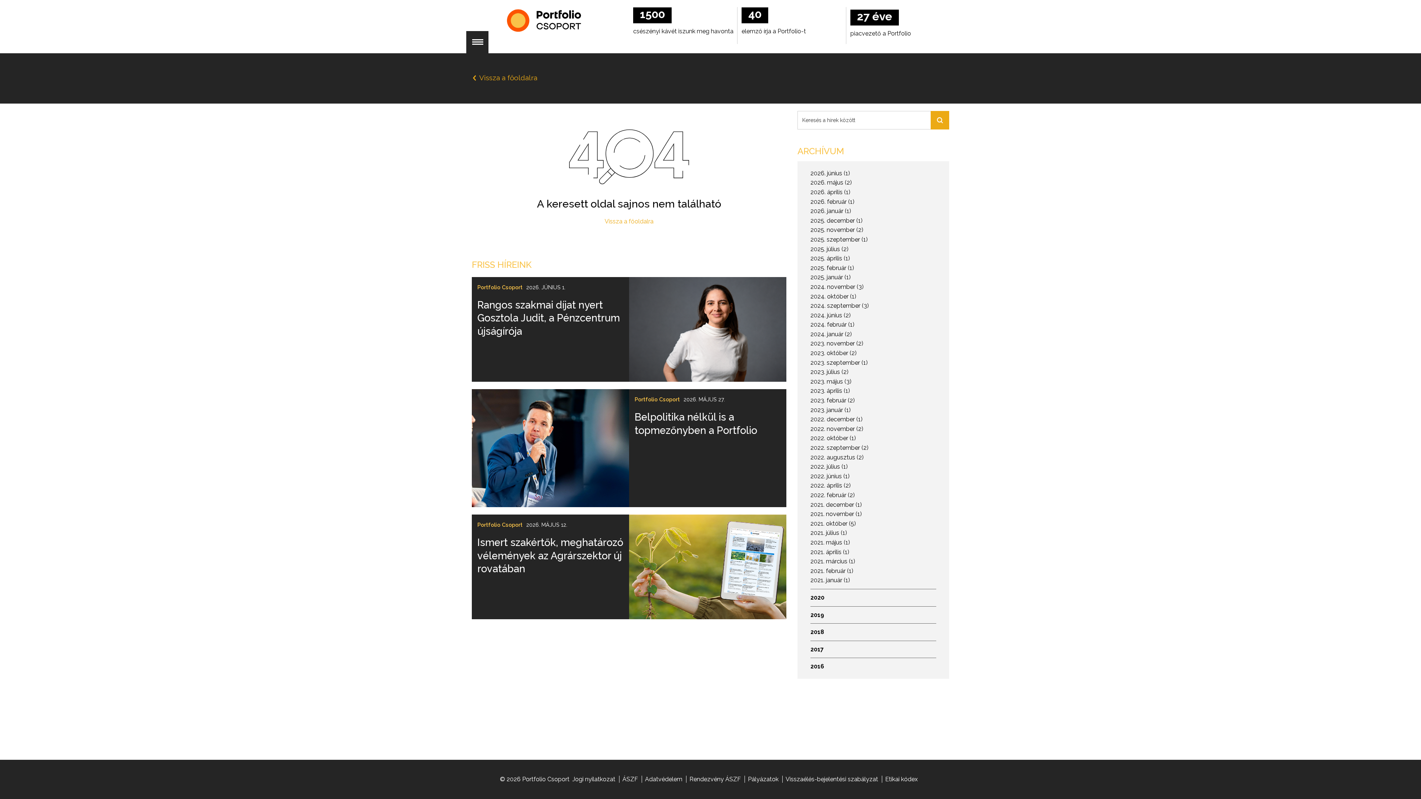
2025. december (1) (836, 220)
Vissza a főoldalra (629, 221)
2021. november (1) (836, 514)
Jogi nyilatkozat (593, 779)
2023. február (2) (832, 400)
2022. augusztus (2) (837, 457)
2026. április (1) (830, 192)
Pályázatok (763, 779)
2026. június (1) (830, 173)
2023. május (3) (830, 381)
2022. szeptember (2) (839, 447)
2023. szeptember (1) (839, 362)
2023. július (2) (829, 371)
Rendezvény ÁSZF (715, 779)
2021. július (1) (828, 532)
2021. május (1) (830, 542)
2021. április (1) (829, 552)
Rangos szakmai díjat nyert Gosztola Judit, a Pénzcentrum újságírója (548, 318)
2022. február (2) (832, 495)
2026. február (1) (832, 201)
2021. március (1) (832, 561)
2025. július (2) (829, 249)
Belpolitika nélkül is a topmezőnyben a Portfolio (696, 423)
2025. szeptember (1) (839, 239)
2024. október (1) (833, 296)
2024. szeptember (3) (839, 305)
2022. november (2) (836, 428)
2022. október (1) (833, 438)
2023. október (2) (833, 353)
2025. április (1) (830, 258)
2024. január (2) (831, 334)
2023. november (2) (836, 343)
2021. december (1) (836, 504)
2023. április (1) (830, 390)
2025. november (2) (836, 229)
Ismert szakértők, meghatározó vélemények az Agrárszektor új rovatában (550, 555)
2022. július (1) (829, 466)
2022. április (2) (830, 485)
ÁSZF (630, 779)
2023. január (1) (830, 410)
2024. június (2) (830, 315)
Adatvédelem (663, 779)
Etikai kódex (901, 779)
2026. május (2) (831, 182)
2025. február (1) (832, 268)
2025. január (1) (830, 277)
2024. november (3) (837, 286)
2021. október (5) (833, 523)
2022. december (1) (836, 419)
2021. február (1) (831, 570)
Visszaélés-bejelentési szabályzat (832, 779)
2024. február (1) (832, 324)
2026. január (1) (830, 211)
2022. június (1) (830, 476)
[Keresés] (940, 120)
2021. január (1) (830, 580)
